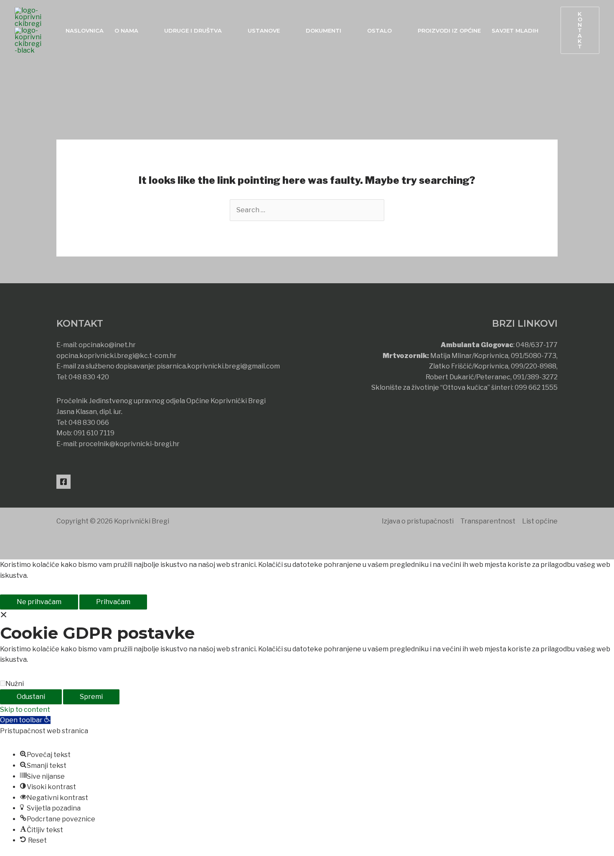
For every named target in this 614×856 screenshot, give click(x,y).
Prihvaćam (113, 602)
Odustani (31, 697)
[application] (142, 30)
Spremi (91, 697)
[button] (580, 30)
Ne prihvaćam (39, 602)
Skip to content (25, 710)
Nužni (14, 684)
